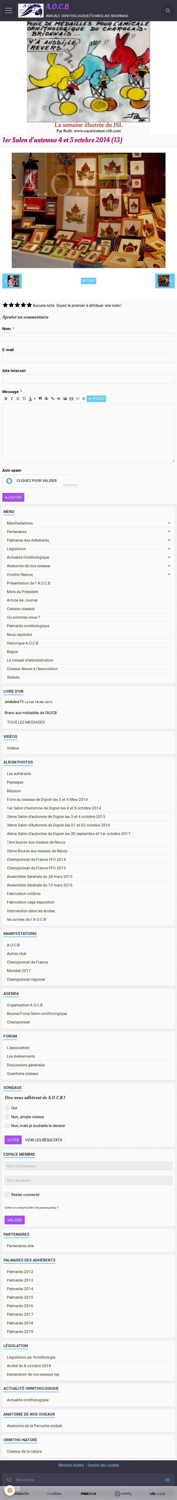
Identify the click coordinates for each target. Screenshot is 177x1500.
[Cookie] (10, 1490)
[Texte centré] (46, 399)
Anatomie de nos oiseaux (28, 566)
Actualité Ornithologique (28, 557)
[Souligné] (18, 399)
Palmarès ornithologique (28, 625)
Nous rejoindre (19, 634)
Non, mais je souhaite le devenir (38, 1125)
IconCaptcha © (70, 485)
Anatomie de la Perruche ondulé (34, 1425)
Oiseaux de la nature (24, 1451)
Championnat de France (27, 962)
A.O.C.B (13, 945)
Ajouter (13, 497)
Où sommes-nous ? (23, 617)
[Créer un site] (20, 1494)
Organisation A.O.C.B (25, 1005)
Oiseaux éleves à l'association (32, 668)
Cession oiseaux (21, 608)
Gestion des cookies (103, 1465)
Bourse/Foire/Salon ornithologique (37, 1013)
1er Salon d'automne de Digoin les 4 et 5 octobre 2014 (54, 808)
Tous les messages (26, 722)
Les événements (21, 1056)
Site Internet (14, 370)
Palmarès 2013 (20, 1280)
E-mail (8, 349)
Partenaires (17, 531)
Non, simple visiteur (27, 1117)
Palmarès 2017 (20, 1314)
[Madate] (54, 1494)
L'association (18, 1047)
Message (10, 391)
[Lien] (52, 399)
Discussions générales (26, 1065)
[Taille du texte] (24, 399)
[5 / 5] (29, 305)
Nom (6, 328)
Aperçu (98, 399)
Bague (12, 651)
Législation (16, 548)
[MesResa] (88, 1494)
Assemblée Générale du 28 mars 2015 (40, 876)
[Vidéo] (71, 399)
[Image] (65, 399)
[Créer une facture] (157, 1494)
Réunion (14, 791)
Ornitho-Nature (20, 574)
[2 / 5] (11, 305)
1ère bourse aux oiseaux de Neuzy (36, 842)
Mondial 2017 (19, 970)
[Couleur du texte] (32, 399)
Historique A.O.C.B (22, 643)
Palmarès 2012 (20, 1271)
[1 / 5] (5, 305)
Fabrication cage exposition (30, 902)
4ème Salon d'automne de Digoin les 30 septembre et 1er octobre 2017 (68, 833)
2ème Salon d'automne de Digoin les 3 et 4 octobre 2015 (56, 816)
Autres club (16, 953)
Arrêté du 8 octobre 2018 (29, 1365)
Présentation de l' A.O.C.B (28, 583)
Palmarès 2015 (20, 1297)
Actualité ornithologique (28, 1400)
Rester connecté (25, 1194)
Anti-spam (11, 470)
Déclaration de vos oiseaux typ (33, 1374)
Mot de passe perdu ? (44, 1207)
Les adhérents (19, 773)
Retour (88, 281)
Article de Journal (22, 600)
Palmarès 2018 (20, 1323)
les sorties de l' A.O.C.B (26, 919)
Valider (14, 1220)
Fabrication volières (24, 893)
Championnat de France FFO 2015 (36, 868)
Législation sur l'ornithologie (31, 1357)
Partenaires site (20, 1246)
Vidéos (13, 748)
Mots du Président (22, 591)
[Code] (77, 399)
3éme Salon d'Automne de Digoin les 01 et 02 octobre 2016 (58, 825)
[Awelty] (122, 1494)
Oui (14, 1108)
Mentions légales (71, 1465)
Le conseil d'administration (30, 660)
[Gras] (5, 399)
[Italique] (12, 399)
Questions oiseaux (22, 1073)
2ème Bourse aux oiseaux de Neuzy (37, 851)
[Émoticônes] (83, 399)
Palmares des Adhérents (28, 540)
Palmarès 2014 (20, 1288)
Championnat (18, 1022)
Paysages (15, 782)
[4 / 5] (23, 305)
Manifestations (20, 523)
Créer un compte (16, 1207)
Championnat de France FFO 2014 (36, 859)
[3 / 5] (17, 305)
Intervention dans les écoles (31, 911)
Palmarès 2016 (20, 1305)
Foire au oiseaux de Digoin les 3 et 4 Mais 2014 (47, 799)
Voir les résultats (43, 1140)
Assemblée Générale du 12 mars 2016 (40, 885)
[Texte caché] (59, 399)
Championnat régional (26, 979)
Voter (13, 1140)
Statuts (13, 677)
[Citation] (40, 399)
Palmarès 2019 (20, 1331)
